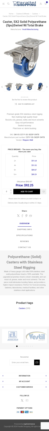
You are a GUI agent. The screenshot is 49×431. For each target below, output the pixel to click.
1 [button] (17, 346)
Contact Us (24, 247)
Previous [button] (2, 87)
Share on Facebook (22, 215)
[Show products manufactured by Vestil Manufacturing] (36, 336)
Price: (19, 185)
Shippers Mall (28, 140)
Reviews (24, 241)
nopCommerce (29, 424)
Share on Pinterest (26, 215)
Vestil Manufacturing (30, 29)
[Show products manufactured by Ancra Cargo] (12, 336)
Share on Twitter (18, 215)
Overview (25, 223)
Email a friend (30, 215)
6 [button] (26, 346)
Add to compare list (26, 104)
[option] (9, 87)
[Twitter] (22, 400)
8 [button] (30, 346)
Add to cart (27, 192)
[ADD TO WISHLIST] (43, 191)
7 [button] (28, 346)
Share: (24, 211)
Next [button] (46, 87)
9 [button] (32, 346)
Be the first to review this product (24, 100)
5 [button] (24, 346)
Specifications (24, 235)
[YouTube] (27, 400)
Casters (22, 308)
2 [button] (19, 346)
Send (37, 362)
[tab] (24, 224)
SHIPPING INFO (24, 229)
